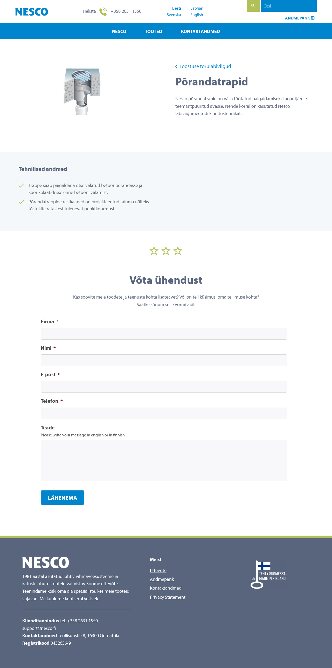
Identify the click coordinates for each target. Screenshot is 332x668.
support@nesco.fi (39, 628)
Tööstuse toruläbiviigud (205, 66)
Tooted (153, 31)
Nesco (119, 31)
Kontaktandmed (200, 31)
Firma (50, 321)
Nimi (48, 348)
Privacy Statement (167, 597)
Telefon (52, 400)
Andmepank (297, 18)
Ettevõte (158, 570)
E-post (50, 374)
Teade (48, 427)
